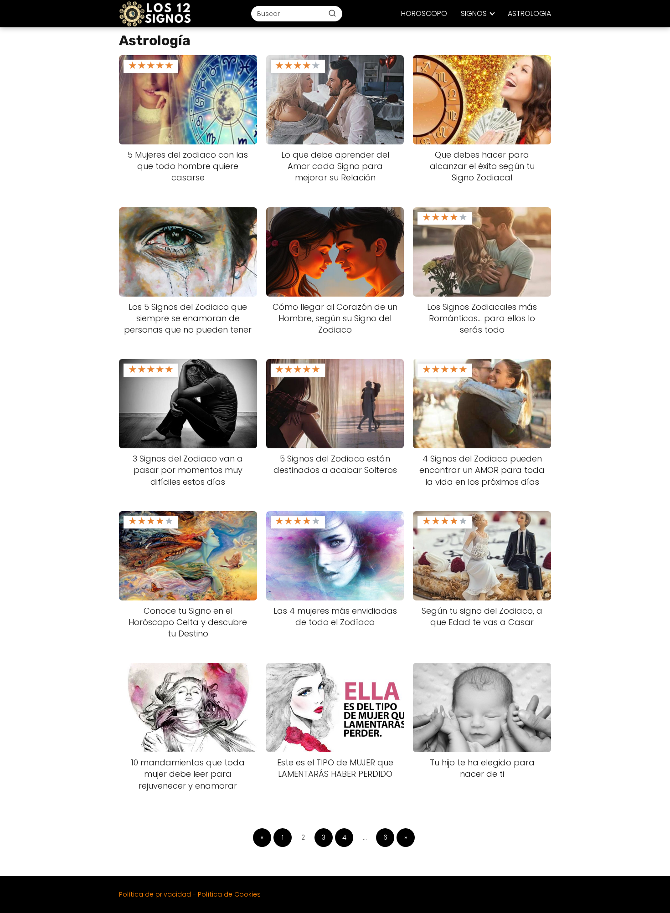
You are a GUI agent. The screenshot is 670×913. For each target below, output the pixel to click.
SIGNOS (474, 13)
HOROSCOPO (424, 13)
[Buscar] (332, 13)
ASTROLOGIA (529, 13)
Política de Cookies (229, 894)
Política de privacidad (155, 894)
